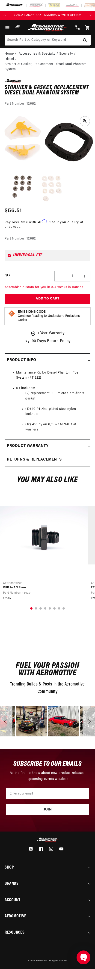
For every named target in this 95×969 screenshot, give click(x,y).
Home (9, 54)
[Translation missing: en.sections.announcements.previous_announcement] (4, 15)
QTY (7, 275)
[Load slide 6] (54, 608)
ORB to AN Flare (14, 587)
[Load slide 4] (45, 608)
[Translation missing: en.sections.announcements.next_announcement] (90, 15)
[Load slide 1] (31, 608)
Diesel (9, 59)
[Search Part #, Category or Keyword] (85, 40)
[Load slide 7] (59, 608)
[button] (7, 27)
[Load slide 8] (63, 608)
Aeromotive (41, 961)
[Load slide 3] (40, 608)
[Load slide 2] (36, 608)
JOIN (48, 809)
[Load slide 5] (49, 608)
